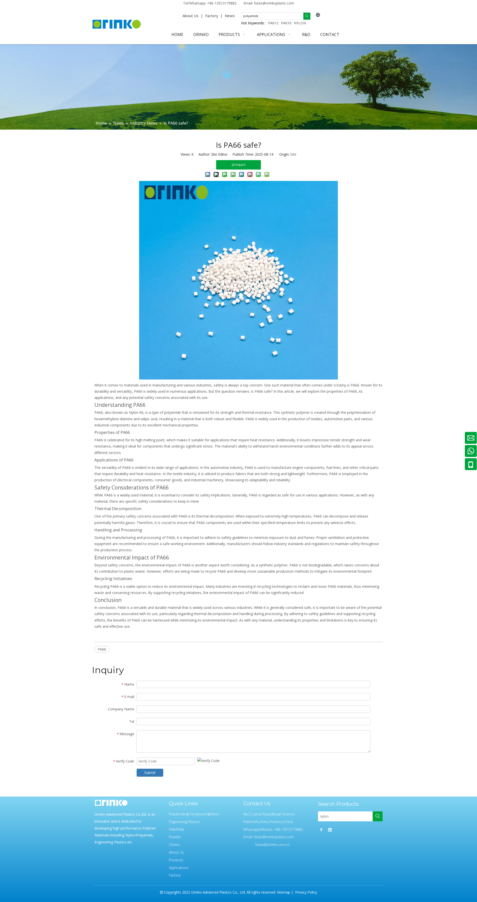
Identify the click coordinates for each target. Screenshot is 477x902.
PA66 (102, 649)
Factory (211, 15)
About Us (191, 15)
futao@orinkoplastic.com (274, 3)
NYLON (300, 23)
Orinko (174, 844)
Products (176, 860)
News (230, 15)
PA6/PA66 (176, 829)
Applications (179, 867)
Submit (150, 772)
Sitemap (283, 892)
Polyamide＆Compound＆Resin (194, 814)
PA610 (286, 23)
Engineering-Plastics (184, 821)
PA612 (273, 23)
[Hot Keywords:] (306, 16)
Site (293, 154)
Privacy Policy (305, 892)
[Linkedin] (330, 829)
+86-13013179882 (222, 3)
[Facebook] (321, 829)
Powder (175, 836)
